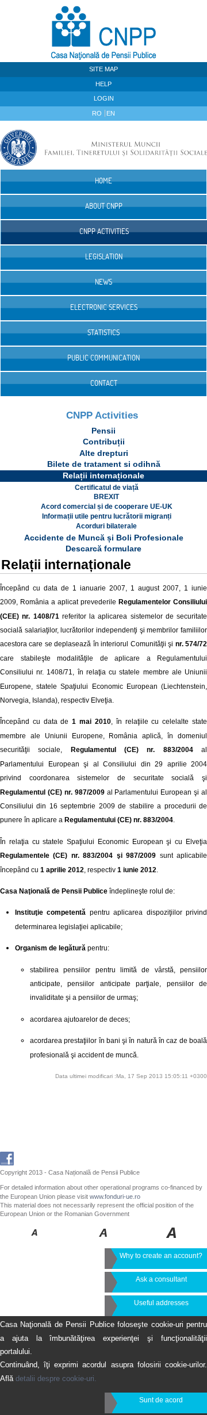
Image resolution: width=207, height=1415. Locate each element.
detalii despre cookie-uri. (56, 1378)
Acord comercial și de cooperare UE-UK (106, 507)
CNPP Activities (102, 415)
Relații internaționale (103, 475)
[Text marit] (103, 1240)
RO (97, 113)
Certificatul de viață (107, 488)
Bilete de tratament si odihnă (103, 464)
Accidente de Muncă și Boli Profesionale (103, 537)
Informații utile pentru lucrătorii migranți (106, 516)
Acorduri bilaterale (106, 526)
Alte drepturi (103, 453)
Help (103, 83)
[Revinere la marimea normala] (34, 1240)
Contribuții (104, 441)
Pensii (103, 430)
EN (110, 113)
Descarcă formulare (103, 548)
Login (104, 98)
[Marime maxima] (172, 1240)
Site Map (103, 69)
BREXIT (106, 497)
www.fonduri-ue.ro (115, 1196)
